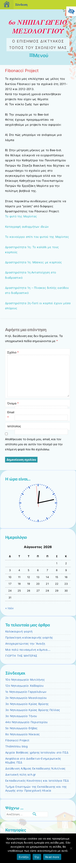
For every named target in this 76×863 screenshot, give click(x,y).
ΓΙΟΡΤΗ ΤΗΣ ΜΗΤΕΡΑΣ (21, 655)
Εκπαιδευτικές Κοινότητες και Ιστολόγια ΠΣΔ (37, 780)
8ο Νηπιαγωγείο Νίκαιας (22, 734)
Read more (52, 857)
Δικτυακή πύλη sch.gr (20, 774)
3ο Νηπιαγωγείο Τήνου (21, 716)
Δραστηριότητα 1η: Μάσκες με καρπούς (33, 262)
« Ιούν (9, 608)
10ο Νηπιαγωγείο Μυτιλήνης (25, 679)
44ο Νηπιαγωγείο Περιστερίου (26, 722)
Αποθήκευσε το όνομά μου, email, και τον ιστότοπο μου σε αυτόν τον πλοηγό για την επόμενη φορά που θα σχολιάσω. (34, 444)
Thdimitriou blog (16, 746)
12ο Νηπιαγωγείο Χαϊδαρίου (24, 685)
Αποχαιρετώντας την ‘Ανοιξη (25, 643)
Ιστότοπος (14, 426)
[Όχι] (71, 848)
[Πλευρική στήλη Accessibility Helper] (71, 11)
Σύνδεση (21, 4)
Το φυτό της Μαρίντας (21, 216)
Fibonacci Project (17, 740)
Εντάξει (24, 857)
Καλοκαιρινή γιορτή (18, 631)
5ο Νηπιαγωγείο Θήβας (21, 728)
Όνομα (13, 403)
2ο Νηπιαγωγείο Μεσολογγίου (26, 697)
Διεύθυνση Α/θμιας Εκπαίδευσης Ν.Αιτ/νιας (35, 768)
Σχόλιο (13, 352)
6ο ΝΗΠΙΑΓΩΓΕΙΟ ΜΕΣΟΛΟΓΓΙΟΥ (38, 26)
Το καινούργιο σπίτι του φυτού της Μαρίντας (37, 236)
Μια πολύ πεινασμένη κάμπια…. (27, 649)
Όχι (37, 857)
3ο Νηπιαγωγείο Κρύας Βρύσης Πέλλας (32, 710)
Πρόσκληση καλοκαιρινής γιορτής (29, 637)
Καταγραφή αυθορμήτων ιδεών (27, 226)
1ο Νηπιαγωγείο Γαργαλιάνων (25, 691)
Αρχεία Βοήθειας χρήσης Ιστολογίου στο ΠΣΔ (36, 752)
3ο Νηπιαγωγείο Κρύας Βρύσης (26, 704)
